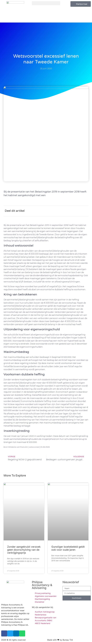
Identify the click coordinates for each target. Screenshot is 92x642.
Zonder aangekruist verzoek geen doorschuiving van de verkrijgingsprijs (23, 549)
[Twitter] (10, 633)
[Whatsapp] (22, 633)
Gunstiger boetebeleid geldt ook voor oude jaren (68, 548)
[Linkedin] (16, 633)
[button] (46, 3)
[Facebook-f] (4, 633)
